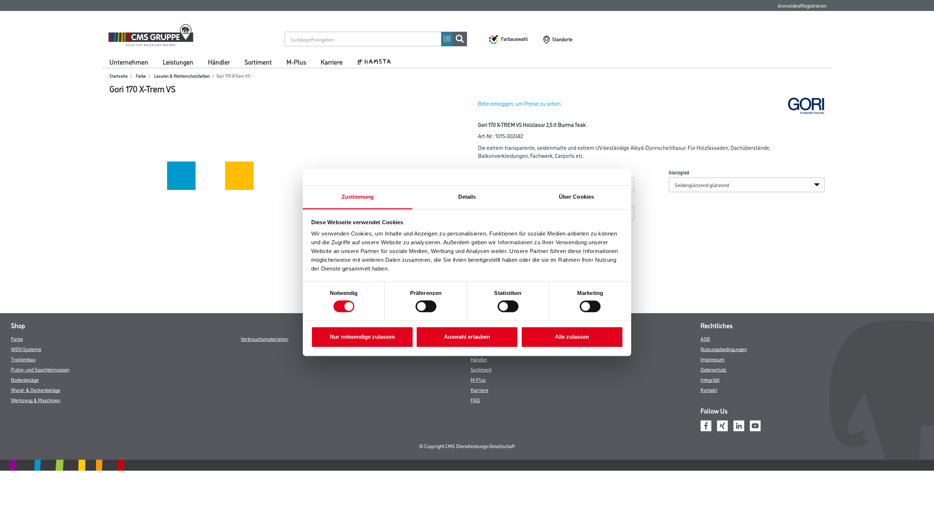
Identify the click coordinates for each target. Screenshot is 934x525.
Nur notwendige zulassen (362, 337)
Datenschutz (713, 369)
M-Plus (296, 61)
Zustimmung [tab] (357, 197)
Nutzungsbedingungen (723, 348)
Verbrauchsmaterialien (264, 338)
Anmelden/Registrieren (802, 5)
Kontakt (708, 389)
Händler (219, 61)
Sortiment (258, 61)
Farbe (141, 76)
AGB (705, 338)
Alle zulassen (572, 337)
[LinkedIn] (738, 424)
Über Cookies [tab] (576, 197)
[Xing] (722, 424)
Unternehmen (128, 61)
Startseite (118, 76)
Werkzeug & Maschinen (35, 399)
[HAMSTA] (377, 61)
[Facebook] (705, 424)
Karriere (332, 61)
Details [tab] (467, 197)
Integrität (709, 379)
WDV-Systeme (26, 348)
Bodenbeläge (25, 379)
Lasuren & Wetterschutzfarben (182, 76)
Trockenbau (23, 358)
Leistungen (178, 61)
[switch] (427, 306)
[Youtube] (755, 424)
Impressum (712, 358)
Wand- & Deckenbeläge (35, 389)
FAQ (475, 399)
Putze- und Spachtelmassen (40, 369)
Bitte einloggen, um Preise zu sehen (519, 103)
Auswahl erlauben (467, 337)
